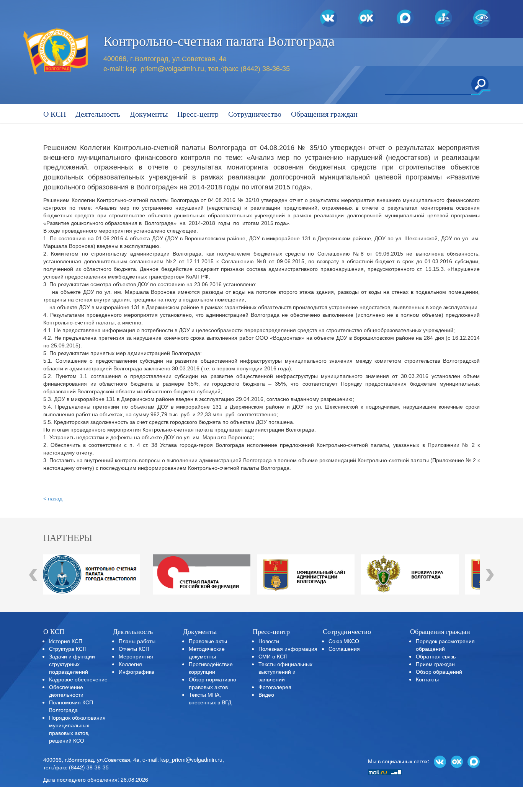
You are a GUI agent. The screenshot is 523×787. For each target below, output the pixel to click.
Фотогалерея (274, 687)
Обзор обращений (439, 671)
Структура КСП (68, 648)
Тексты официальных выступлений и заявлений (285, 671)
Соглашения (344, 648)
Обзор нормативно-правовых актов (213, 683)
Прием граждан (435, 664)
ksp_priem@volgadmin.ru (165, 68)
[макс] (473, 760)
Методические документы (207, 652)
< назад (52, 498)
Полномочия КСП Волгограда (71, 706)
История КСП (65, 641)
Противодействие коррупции (211, 667)
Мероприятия (136, 656)
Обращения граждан (324, 114)
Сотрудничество (254, 114)
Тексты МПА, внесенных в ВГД (210, 698)
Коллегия (130, 664)
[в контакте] (440, 760)
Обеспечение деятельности (66, 690)
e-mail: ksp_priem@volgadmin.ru (182, 759)
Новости (268, 641)
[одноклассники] (457, 760)
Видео (266, 694)
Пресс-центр (198, 114)
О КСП (54, 114)
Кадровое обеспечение (78, 679)
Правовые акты (208, 641)
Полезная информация (287, 648)
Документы (149, 114)
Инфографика (136, 671)
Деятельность (97, 114)
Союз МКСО (344, 641)
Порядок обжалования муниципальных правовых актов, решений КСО (77, 729)
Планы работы (137, 641)
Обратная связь (436, 656)
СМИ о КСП (273, 656)
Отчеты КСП (134, 648)
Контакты (427, 679)
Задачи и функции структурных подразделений (72, 663)
